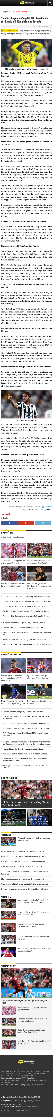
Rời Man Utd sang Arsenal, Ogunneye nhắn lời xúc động (26, 728)
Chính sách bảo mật (23, 1110)
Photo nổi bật (9, 778)
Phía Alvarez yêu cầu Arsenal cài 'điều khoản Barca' (22, 851)
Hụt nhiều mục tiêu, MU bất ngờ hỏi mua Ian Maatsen (25, 639)
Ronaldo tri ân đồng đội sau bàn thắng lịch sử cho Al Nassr (27, 616)
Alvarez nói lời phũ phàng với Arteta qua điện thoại (13, 561)
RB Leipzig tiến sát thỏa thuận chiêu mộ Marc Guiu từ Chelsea (25, 766)
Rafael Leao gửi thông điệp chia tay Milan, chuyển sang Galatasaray (25, 734)
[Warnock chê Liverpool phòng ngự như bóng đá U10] (8, 841)
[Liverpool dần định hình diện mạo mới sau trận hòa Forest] (8, 916)
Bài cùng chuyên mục (13, 537)
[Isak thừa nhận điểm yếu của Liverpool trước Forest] (13, 573)
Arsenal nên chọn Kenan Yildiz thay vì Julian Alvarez (25, 754)
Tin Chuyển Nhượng (19, 12)
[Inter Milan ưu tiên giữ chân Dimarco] (39, 691)
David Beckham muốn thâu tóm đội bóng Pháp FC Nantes (24, 889)
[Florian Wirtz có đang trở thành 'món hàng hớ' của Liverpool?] (13, 665)
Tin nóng (6, 835)
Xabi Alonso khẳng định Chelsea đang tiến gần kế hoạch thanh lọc (24, 872)
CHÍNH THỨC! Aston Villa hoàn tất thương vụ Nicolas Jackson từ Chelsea (25, 760)
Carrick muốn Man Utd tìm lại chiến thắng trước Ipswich (24, 884)
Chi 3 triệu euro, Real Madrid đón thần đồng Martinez (24, 606)
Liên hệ (6, 1110)
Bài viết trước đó (11, 654)
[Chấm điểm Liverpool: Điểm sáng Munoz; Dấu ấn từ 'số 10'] (39, 550)
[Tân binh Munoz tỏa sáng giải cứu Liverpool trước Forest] (8, 928)
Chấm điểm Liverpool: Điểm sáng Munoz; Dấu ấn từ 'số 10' (39, 561)
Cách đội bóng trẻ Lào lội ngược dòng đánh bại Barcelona (26, 596)
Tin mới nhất (8, 966)
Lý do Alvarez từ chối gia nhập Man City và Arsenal (37, 677)
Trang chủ (5, 12)
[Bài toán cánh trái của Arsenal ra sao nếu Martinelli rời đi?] (8, 952)
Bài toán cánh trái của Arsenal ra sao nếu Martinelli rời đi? (27, 644)
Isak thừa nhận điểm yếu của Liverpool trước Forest (13, 584)
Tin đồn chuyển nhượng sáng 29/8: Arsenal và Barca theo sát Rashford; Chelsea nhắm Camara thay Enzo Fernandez (26, 743)
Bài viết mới (7, 532)
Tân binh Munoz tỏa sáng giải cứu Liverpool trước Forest (26, 611)
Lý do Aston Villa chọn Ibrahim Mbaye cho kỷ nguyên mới (26, 723)
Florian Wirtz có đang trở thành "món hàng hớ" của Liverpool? (11, 678)
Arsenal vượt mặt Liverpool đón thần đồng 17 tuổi (23, 628)
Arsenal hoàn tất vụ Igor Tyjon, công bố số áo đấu (23, 712)
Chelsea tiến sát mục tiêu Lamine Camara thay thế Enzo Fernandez (26, 717)
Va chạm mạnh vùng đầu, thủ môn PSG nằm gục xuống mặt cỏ (27, 633)
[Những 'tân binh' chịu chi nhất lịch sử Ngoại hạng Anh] (13, 691)
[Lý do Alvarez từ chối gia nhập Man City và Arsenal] (39, 665)
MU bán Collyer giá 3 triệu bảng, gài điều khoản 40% (22, 879)
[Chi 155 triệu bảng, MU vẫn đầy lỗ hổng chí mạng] (8, 940)
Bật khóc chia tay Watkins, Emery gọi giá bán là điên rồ (23, 856)
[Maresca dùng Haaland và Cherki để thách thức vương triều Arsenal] (39, 573)
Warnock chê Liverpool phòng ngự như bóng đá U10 (24, 623)
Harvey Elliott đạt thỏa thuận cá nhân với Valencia (23, 749)
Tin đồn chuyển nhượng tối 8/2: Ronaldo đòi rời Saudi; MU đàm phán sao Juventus (25, 20)
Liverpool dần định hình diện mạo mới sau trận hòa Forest (27, 601)
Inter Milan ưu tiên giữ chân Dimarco (39, 702)
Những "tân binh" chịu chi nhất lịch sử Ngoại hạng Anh (13, 702)
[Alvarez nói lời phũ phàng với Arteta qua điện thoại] (13, 550)
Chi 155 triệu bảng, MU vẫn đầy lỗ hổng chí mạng (33, 937)
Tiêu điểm (6, 897)
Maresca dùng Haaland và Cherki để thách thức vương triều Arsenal (39, 586)
